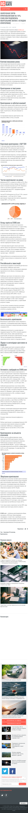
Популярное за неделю (14, 720)
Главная (23, 23)
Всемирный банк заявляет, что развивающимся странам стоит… (19, 736)
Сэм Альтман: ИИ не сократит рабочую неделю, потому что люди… (19, 728)
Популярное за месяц (14, 723)
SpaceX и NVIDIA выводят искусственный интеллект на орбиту (19, 762)
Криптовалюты (3, 534)
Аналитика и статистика (9, 532)
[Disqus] (14, 637)
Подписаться (22, 784)
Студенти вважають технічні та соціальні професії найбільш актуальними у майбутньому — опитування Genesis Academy (13, 562)
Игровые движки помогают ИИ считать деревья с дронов (17, 754)
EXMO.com (21, 29)
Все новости (16, 23)
